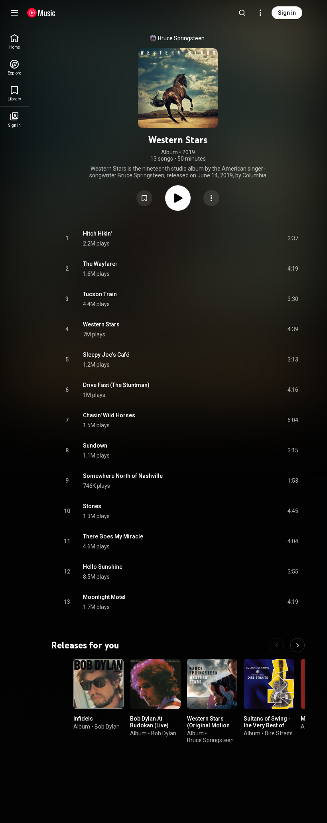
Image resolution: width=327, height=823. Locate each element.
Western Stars (101, 324)
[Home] (41, 13)
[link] (14, 42)
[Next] (297, 645)
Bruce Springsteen (181, 38)
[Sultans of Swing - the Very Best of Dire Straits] (269, 684)
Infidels (83, 718)
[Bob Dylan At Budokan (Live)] (155, 684)
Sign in (287, 13)
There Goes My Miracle (113, 536)
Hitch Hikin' (97, 233)
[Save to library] (144, 198)
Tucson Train (100, 294)
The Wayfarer (100, 264)
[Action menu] (211, 198)
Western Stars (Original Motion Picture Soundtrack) (208, 728)
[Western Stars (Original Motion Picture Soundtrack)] (212, 684)
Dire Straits (279, 733)
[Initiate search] (242, 12)
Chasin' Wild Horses (109, 415)
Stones (92, 506)
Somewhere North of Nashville (123, 476)
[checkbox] (292, 239)
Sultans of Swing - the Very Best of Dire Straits (267, 725)
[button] (144, 198)
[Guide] (14, 13)
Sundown (95, 445)
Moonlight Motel (104, 597)
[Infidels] (98, 684)
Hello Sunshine (102, 567)
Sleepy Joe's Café (106, 355)
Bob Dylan (107, 726)
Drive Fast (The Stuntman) (116, 385)
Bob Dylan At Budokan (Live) (149, 722)
